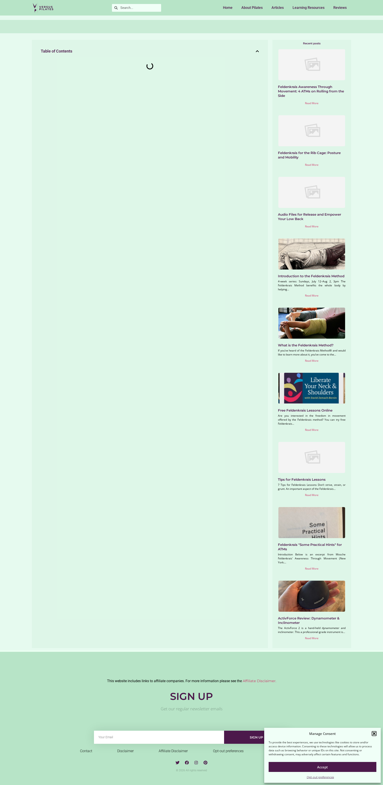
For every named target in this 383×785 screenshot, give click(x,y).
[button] (374, 733)
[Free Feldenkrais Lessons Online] (311, 388)
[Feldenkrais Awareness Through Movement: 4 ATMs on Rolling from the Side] (311, 64)
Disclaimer (125, 751)
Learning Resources (308, 8)
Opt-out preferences (320, 777)
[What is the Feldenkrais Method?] (311, 323)
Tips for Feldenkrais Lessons (302, 479)
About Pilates (252, 8)
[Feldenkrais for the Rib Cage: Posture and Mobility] (311, 130)
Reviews (340, 8)
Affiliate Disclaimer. (259, 681)
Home (228, 8)
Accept (322, 767)
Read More (312, 103)
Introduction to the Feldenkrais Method (311, 276)
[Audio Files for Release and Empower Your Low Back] (311, 192)
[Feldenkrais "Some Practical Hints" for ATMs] (311, 522)
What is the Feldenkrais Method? (306, 345)
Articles (278, 8)
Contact (86, 751)
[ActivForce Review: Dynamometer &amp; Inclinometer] (311, 596)
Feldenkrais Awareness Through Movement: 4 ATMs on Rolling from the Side (311, 91)
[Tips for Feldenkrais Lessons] (311, 457)
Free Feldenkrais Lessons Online (305, 410)
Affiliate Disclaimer (173, 751)
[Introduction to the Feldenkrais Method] (311, 253)
